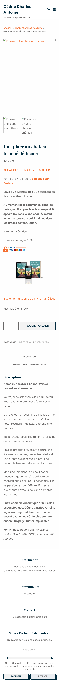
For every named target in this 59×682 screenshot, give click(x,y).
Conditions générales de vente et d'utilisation (30, 570)
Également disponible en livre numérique (29, 298)
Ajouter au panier (38, 325)
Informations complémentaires (29, 364)
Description (29, 357)
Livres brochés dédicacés (33, 342)
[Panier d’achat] (48, 9)
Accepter (16, 676)
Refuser (42, 676)
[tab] (29, 357)
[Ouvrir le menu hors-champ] (54, 9)
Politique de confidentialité (29, 566)
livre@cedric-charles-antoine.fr (29, 616)
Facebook (29, 593)
